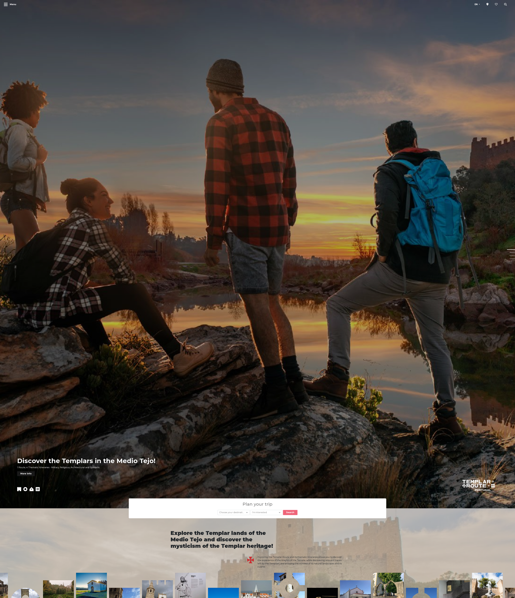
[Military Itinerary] (19, 489)
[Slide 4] (512, 258)
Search (290, 512)
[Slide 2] (512, 252)
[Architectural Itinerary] (32, 489)
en (476, 4)
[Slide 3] (512, 255)
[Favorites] (496, 4)
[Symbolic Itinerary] (38, 489)
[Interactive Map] (487, 4)
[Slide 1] (511, 249)
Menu (13, 4)
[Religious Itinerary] (25, 489)
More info (26, 473)
